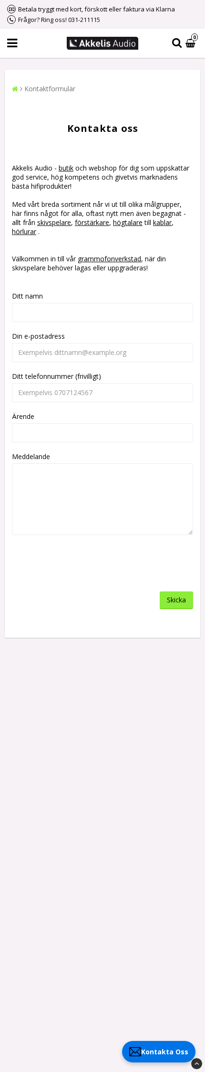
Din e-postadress (38, 336)
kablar (162, 222)
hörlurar (24, 231)
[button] (191, 43)
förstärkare (92, 222)
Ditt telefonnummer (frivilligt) (56, 376)
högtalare (128, 222)
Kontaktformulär (49, 88)
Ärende (23, 416)
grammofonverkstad (109, 258)
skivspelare (54, 222)
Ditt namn (27, 295)
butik (66, 167)
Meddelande (31, 456)
